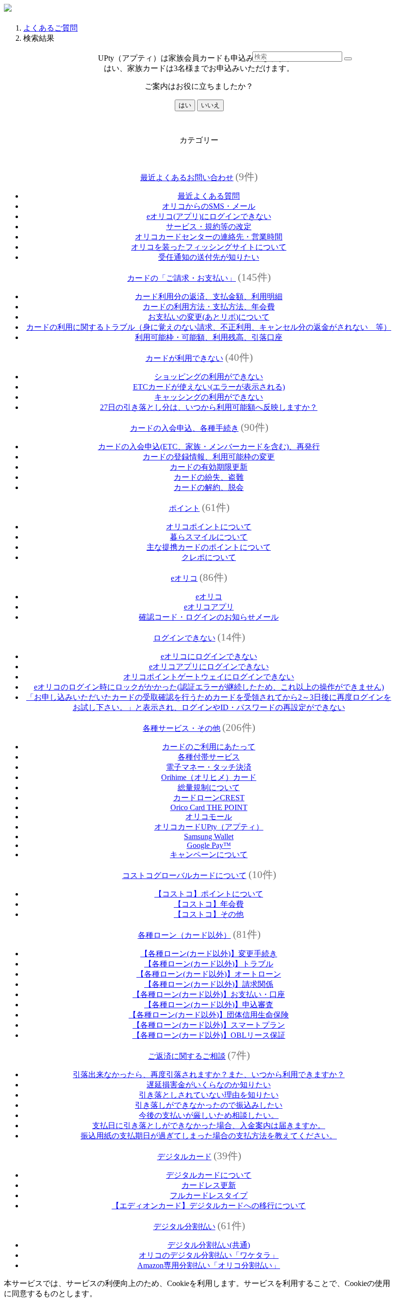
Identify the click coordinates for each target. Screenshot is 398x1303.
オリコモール (208, 816)
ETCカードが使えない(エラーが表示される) (209, 387)
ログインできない (184, 638)
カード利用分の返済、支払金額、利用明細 (208, 296)
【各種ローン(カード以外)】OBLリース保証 (209, 1035)
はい (185, 105)
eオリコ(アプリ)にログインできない (209, 216)
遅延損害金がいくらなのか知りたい (209, 1085)
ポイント (184, 508)
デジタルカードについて (208, 1175)
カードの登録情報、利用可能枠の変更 (209, 457)
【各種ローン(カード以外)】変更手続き (208, 953)
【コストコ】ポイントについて (208, 894)
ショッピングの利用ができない (208, 376)
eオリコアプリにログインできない (209, 666)
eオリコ (184, 578)
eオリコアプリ (209, 607)
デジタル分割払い (184, 1226)
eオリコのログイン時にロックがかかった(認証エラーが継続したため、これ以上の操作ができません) (209, 687)
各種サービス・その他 (181, 728)
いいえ (210, 105)
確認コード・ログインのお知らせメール (209, 617)
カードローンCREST (209, 798)
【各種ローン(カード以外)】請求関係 (208, 984)
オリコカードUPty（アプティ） (209, 827)
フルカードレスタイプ (209, 1195)
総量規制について (209, 787)
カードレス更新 (209, 1185)
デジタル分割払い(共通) (208, 1245)
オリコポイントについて (208, 527)
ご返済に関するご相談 (187, 1056)
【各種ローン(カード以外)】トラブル (208, 964)
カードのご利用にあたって (208, 747)
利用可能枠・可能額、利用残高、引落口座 (208, 337)
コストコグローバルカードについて (184, 875)
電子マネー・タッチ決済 (208, 767)
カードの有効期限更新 (209, 467)
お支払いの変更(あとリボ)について (208, 317)
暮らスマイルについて (209, 537)
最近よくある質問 (209, 196)
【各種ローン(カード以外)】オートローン (208, 974)
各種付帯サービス (209, 757)
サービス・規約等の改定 (208, 226)
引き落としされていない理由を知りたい (209, 1095)
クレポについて (209, 557)
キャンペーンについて (209, 854)
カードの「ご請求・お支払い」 (181, 278)
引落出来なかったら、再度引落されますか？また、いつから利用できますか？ (209, 1074)
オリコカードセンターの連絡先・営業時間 (208, 237)
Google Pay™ (209, 845)
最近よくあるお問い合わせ (186, 177)
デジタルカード (184, 1156)
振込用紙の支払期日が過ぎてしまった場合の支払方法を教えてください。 (209, 1136)
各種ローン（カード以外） (184, 935)
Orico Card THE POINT (209, 807)
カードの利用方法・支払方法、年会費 (209, 307)
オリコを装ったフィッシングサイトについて (208, 247)
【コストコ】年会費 (209, 904)
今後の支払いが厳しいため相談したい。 (209, 1115)
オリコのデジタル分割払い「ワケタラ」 (209, 1255)
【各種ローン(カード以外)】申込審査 (208, 1004)
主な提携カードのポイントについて (209, 547)
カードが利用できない (184, 358)
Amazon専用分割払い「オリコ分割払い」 (208, 1265)
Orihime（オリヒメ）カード (208, 777)
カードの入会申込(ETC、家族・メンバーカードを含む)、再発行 (209, 446)
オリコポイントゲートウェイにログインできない (208, 677)
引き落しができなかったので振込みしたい (208, 1105)
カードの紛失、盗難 (209, 477)
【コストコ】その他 (209, 914)
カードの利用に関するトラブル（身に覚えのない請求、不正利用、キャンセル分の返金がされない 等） (208, 327)
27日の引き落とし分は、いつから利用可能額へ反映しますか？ (208, 407)
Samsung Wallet (208, 836)
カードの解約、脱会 (209, 487)
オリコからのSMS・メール (208, 206)
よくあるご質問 (50, 28)
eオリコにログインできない (209, 656)
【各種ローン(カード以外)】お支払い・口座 (209, 994)
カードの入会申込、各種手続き (184, 428)
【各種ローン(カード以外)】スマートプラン (209, 1025)
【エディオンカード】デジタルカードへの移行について (209, 1205)
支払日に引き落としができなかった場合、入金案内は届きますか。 (208, 1125)
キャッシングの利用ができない (208, 397)
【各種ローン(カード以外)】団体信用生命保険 (209, 1015)
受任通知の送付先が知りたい (208, 257)
